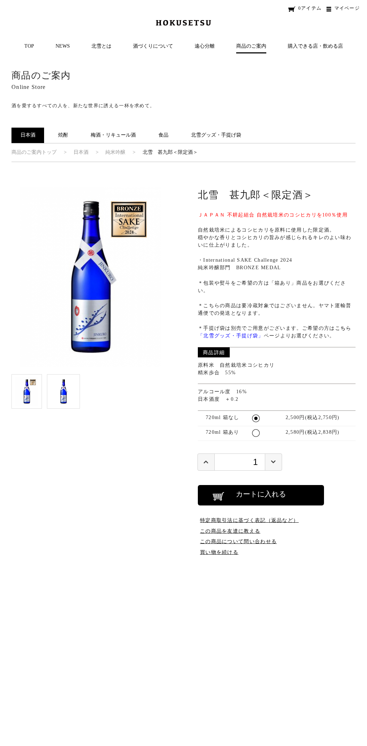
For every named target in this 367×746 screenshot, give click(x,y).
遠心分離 (205, 46)
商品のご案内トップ (34, 152)
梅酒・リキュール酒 (113, 135)
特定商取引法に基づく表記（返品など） (249, 520)
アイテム (309, 8)
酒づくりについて (153, 46)
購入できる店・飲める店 (315, 46)
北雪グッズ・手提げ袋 (216, 135)
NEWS (63, 46)
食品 (163, 135)
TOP (29, 46)
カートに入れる (261, 494)
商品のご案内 (251, 46)
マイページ (347, 8)
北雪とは (101, 46)
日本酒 (27, 135)
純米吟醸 (115, 152)
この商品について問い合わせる (238, 541)
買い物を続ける (219, 552)
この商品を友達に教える (230, 531)
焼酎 (63, 135)
